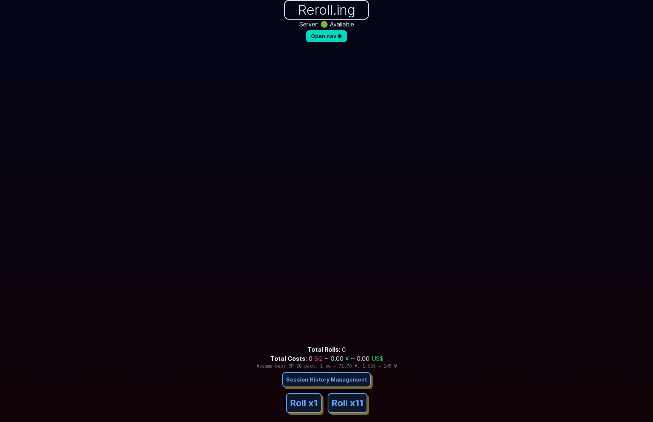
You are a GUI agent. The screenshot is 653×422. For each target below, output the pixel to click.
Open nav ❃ (326, 36)
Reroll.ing (326, 10)
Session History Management (326, 379)
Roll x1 (304, 402)
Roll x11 (347, 402)
